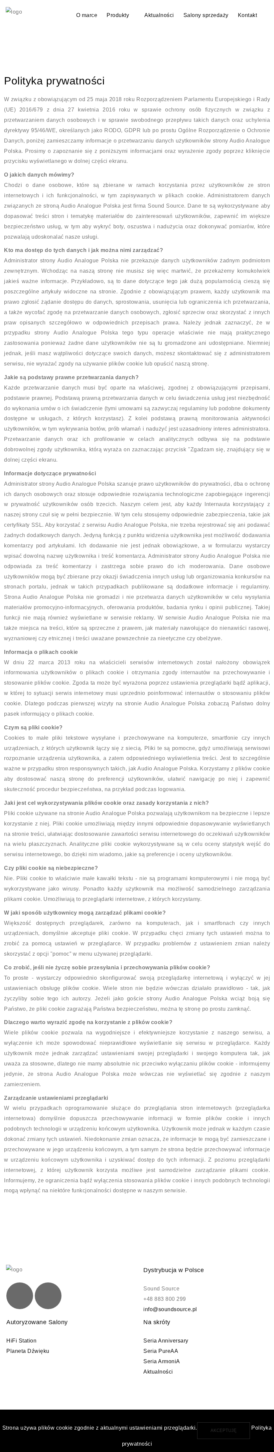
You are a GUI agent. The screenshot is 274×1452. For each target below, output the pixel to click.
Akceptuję (224, 1430)
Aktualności (159, 15)
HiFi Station (21, 1341)
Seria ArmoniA (161, 1361)
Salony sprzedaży (206, 15)
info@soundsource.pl (170, 1309)
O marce (87, 15)
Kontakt (247, 15)
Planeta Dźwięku (27, 1351)
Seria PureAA (160, 1351)
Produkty (118, 15)
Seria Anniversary (165, 1341)
